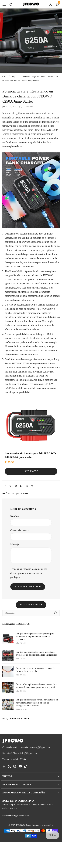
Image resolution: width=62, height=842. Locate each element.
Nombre (14, 516)
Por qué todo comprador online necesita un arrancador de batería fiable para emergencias (36, 653)
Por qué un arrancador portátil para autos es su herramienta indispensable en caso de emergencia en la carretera (37, 703)
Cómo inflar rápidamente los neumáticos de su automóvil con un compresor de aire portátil (37, 685)
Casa (4, 76)
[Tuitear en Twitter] (10, 486)
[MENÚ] (4, 4)
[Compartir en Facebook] (5, 486)
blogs (14, 76)
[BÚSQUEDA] (10, 4)
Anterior (10, 493)
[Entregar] (55, 613)
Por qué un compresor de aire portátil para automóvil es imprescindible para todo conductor (35, 637)
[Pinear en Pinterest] (16, 486)
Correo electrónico (19, 530)
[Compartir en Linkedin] (21, 486)
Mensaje (14, 544)
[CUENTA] (50, 4)
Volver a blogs (32, 604)
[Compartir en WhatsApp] (26, 486)
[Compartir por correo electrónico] (32, 486)
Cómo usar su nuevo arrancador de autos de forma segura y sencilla (35, 669)
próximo (20, 493)
